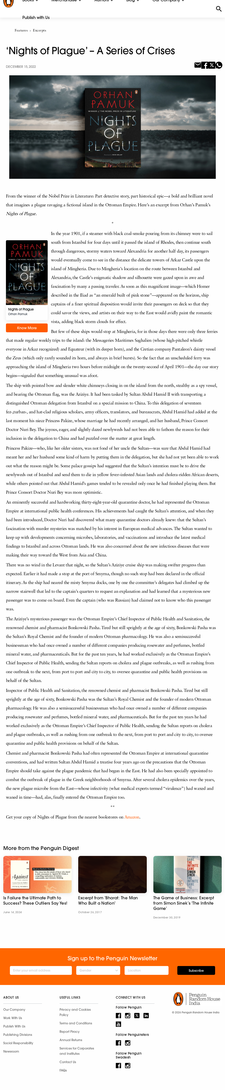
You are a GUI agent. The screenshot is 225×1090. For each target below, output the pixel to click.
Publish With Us (14, 1026)
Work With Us (12, 1018)
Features (21, 30)
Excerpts (39, 30)
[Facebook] (204, 65)
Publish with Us (36, 17)
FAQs (63, 1070)
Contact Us (68, 1062)
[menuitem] (36, 17)
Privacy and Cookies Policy (75, 1012)
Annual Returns (71, 1040)
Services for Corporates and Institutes (77, 1051)
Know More (27, 328)
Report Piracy (70, 1032)
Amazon (131, 817)
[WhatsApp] (218, 65)
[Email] (197, 65)
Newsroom (11, 1051)
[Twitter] (211, 65)
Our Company (14, 1010)
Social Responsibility (18, 1043)
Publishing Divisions (17, 1035)
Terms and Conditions (76, 1023)
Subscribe (196, 971)
